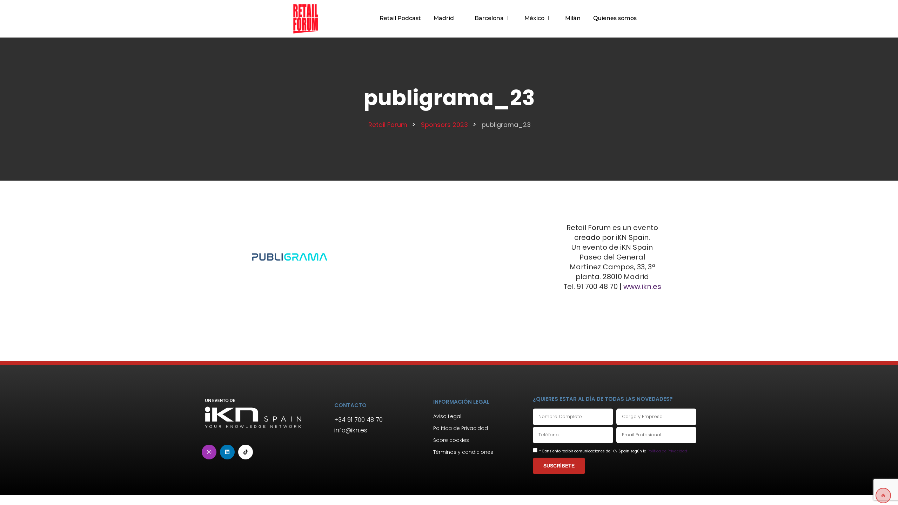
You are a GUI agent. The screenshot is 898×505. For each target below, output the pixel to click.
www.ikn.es (642, 286)
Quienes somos (615, 18)
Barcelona (489, 18)
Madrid (444, 18)
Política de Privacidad (667, 451)
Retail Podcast (400, 18)
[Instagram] (209, 452)
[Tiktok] (245, 452)
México (534, 18)
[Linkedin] (227, 452)
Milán (573, 18)
